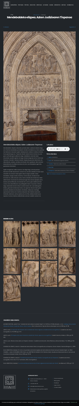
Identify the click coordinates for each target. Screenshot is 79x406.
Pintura (26, 5)
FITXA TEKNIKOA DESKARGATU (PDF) (57, 174)
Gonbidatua (70, 5)
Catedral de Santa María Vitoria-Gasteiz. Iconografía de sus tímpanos (39, 357)
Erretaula (39, 5)
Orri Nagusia (36, 15)
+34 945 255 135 (34, 383)
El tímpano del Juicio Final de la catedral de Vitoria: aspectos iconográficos (31, 335)
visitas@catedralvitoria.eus (37, 386)
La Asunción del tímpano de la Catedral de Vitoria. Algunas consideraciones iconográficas (35, 329)
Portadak (20, 5)
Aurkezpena (14, 5)
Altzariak (45, 5)
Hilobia (51, 5)
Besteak (64, 5)
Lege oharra (57, 385)
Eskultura (32, 5)
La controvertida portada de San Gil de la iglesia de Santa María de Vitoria (38, 363)
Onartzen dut (73, 402)
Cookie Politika (57, 387)
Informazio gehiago (40, 403)
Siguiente (72, 27)
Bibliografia (57, 380)
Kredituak (56, 383)
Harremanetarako (58, 378)
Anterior (6, 27)
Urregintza (57, 5)
